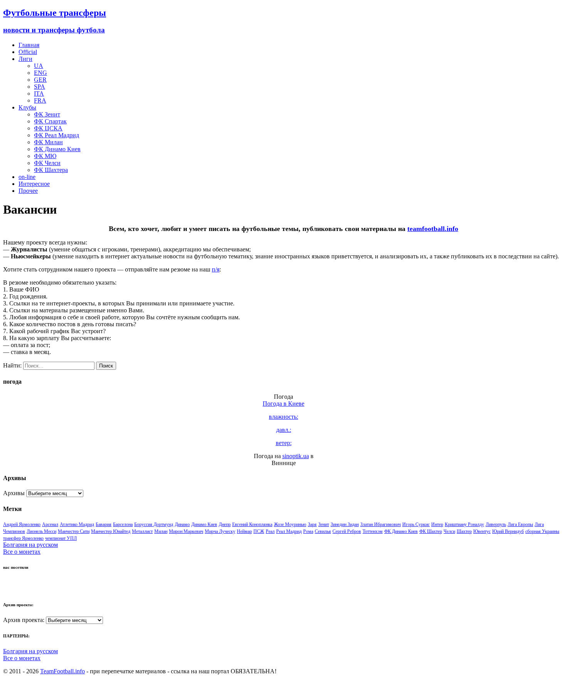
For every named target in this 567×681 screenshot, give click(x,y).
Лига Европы (520, 524)
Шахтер (464, 531)
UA (38, 65)
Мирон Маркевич (186, 531)
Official (28, 52)
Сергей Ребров (346, 531)
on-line (27, 177)
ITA (39, 93)
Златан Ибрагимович (380, 524)
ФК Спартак (50, 121)
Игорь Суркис (416, 524)
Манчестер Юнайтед (110, 531)
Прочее (28, 190)
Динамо (182, 524)
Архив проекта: (23, 620)
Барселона (123, 524)
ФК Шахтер (430, 531)
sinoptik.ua (295, 456)
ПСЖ (258, 531)
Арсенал (50, 524)
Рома (308, 531)
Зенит (323, 524)
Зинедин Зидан (345, 524)
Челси (449, 531)
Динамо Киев (204, 524)
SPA (39, 86)
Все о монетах (21, 551)
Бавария (103, 524)
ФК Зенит (47, 114)
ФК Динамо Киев (57, 149)
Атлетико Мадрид (77, 524)
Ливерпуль (496, 524)
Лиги (25, 59)
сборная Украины (542, 531)
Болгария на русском (30, 544)
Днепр (225, 524)
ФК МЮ (45, 156)
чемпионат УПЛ (61, 538)
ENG (40, 72)
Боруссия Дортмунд (153, 524)
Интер (437, 524)
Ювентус (482, 531)
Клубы (27, 107)
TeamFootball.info (62, 671)
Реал (270, 531)
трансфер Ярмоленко (23, 538)
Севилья (323, 531)
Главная (29, 45)
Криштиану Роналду (464, 524)
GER (40, 79)
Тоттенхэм (373, 531)
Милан (160, 531)
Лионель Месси (41, 531)
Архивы (14, 493)
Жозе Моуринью (290, 524)
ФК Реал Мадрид (56, 135)
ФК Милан (48, 142)
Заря (312, 524)
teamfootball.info (432, 229)
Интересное (34, 183)
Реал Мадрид (289, 531)
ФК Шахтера (51, 170)
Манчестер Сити (73, 531)
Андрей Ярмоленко (21, 524)
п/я (215, 269)
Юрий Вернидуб (508, 531)
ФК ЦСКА (48, 128)
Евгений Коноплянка (252, 524)
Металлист (142, 531)
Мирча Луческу (220, 531)
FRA (40, 100)
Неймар (244, 531)
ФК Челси (47, 163)
